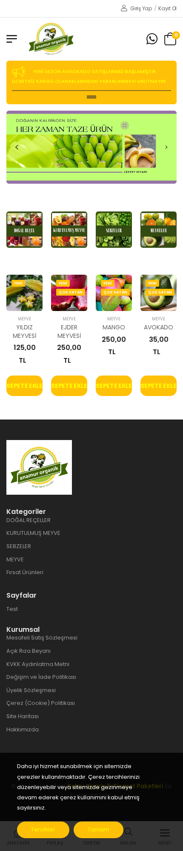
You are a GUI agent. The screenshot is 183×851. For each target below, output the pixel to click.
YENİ (18, 283)
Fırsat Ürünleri (24, 572)
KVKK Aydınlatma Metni (37, 664)
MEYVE (24, 319)
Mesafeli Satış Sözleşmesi (41, 638)
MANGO (114, 327)
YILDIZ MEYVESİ (24, 331)
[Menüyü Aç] (11, 38)
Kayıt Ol (167, 8)
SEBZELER (18, 546)
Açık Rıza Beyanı (28, 651)
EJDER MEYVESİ (68, 331)
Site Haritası (22, 716)
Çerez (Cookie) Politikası (40, 703)
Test (12, 609)
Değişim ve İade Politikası (41, 677)
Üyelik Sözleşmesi (31, 690)
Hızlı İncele (24, 300)
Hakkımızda (22, 729)
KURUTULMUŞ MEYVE (33, 533)
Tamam (98, 829)
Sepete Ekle (24, 385)
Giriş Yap (140, 8)
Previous (16, 147)
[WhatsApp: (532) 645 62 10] (152, 39)
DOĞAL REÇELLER (28, 520)
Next (166, 147)
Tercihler (43, 829)
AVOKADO (158, 327)
